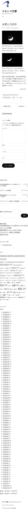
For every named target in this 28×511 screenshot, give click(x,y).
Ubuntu (3, 272)
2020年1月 (6, 371)
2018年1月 (5, 380)
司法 (5, 282)
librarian (9, 27)
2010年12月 (6, 486)
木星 (20, 292)
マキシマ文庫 (9, 11)
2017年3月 (6, 382)
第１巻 (1, 493)
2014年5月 (6, 409)
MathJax (2, 270)
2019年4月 (6, 373)
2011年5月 (5, 477)
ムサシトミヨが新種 (5, 190)
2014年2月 (6, 411)
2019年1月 (5, 375)
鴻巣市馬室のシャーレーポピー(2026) (8, 195)
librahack (22, 268)
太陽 (15, 285)
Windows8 (3, 275)
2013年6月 (6, 427)
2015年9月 (6, 386)
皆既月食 (9, 297)
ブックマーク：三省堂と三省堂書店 (9, 201)
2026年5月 (6, 314)
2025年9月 (6, 326)
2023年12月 (6, 346)
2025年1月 (6, 335)
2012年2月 (6, 461)
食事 (8, 299)
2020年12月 (6, 362)
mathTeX (7, 270)
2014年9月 (6, 400)
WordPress (18, 275)
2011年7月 (5, 472)
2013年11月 (6, 416)
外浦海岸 (18, 282)
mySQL (20, 270)
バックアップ (8, 280)
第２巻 (1, 491)
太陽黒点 (22, 285)
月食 (15, 292)
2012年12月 (6, 441)
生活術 (18, 295)
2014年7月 (6, 404)
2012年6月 (6, 454)
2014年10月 (6, 398)
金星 (1, 299)
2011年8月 (5, 470)
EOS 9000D (6, 264)
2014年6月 (6, 407)
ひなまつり (21, 106)
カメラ (21, 278)
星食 (1, 292)
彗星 (11, 289)
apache (2, 262)
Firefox (7, 268)
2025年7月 (6, 330)
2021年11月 (6, 359)
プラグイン (21, 280)
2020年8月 (6, 368)
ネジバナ (2, 280)
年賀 (6, 289)
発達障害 (3, 297)
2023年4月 (6, 350)
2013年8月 (6, 422)
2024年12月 (6, 337)
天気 (9, 285)
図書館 (9, 282)
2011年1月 (5, 483)
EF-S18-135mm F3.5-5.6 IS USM (15, 262)
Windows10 (10, 275)
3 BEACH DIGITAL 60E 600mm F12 (10, 95)
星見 (14, 97)
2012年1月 (5, 463)
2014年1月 (5, 413)
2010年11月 (6, 488)
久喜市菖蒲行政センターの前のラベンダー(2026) (10, 185)
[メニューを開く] (3, 16)
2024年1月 (6, 344)
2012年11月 (6, 443)
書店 (5, 292)
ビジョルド (15, 280)
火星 (21, 97)
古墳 (1, 282)
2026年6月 (6, 312)
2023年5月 (6, 348)
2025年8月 (6, 328)
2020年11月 (6, 364)
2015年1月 (5, 393)
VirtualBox (18, 272)
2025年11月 (6, 323)
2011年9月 (5, 467)
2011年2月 (5, 481)
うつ (2, 278)
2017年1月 (5, 384)
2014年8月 (6, 402)
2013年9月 (6, 420)
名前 (3, 145)
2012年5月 (6, 456)
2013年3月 (6, 434)
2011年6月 (5, 474)
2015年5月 (6, 391)
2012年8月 (6, 449)
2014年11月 (6, 395)
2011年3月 (5, 479)
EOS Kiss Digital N (7, 97)
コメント (4, 128)
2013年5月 (6, 429)
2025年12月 (6, 321)
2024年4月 (6, 341)
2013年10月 (6, 418)
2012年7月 (6, 452)
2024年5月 (6, 339)
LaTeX (15, 268)
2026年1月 (6, 319)
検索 (24, 215)
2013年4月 (6, 432)
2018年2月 (6, 377)
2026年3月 (6, 317)
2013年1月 (5, 438)
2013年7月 (6, 425)
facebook (2, 268)
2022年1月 (6, 357)
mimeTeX (14, 270)
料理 (15, 289)
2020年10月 (6, 366)
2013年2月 (6, 436)
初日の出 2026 (4, 234)
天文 (4, 285)
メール (4, 151)
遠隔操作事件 (21, 297)
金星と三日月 (7, 106)
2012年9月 (6, 447)
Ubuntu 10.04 (10, 272)
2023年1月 (6, 353)
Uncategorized (15, 27)
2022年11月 (6, 355)
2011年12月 (6, 465)
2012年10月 (6, 445)
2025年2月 (6, 332)
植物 (5, 295)
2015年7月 (6, 389)
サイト (3, 158)
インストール (14, 278)
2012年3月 (6, 458)
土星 (13, 282)
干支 (1, 289)
